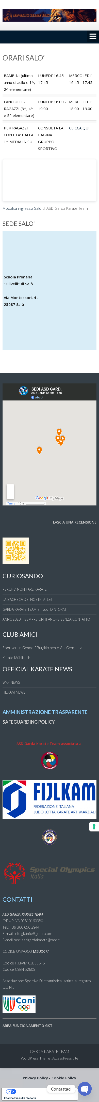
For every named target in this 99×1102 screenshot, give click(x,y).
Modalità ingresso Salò (22, 208)
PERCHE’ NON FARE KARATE (25, 589)
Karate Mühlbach (16, 657)
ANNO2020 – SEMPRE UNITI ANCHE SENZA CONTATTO (46, 619)
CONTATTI (17, 899)
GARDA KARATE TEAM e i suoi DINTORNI (34, 609)
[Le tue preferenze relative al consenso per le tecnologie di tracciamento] (94, 826)
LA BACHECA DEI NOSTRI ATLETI (28, 599)
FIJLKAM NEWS (14, 692)
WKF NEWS (11, 682)
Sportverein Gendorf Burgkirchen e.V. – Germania (42, 647)
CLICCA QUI (79, 127)
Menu (93, 37)
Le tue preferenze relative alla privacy (44, 1091)
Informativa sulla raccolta (20, 1097)
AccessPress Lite (65, 1058)
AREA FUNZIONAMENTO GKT (28, 1025)
